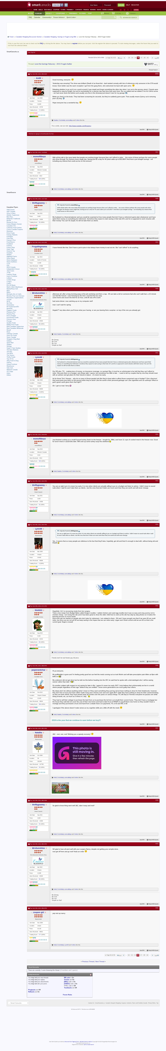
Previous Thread (88, 961)
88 (39, 324)
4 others (76, 573)
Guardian (10, 253)
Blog (30, 13)
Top (90, 13)
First (120, 58)
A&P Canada (11, 211)
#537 (157, 728)
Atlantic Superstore (13, 215)
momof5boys (39, 156)
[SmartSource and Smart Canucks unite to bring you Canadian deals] (16, 197)
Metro (8, 292)
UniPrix (9, 362)
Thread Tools (153, 70)
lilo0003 (38, 610)
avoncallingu (69, 120)
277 (40, 934)
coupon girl (38, 912)
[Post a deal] (136, 10)
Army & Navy (11, 213)
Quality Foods (11, 323)
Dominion (10, 231)
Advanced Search (130, 18)
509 (40, 178)
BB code (67, 977)
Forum (39, 13)
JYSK (9, 272)
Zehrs (8, 373)
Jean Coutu (10, 271)
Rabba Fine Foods (13, 325)
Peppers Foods (12, 310)
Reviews (93, 9)
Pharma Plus (11, 314)
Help (128, 5)
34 (132, 57)
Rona (8, 332)
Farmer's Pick (11, 240)
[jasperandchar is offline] (38, 684)
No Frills (9, 303)
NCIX (8, 301)
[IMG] (66, 982)
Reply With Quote (153, 129)
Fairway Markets (12, 235)
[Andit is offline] (38, 91)
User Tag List (31, 52)
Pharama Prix (11, 312)
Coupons (56, 9)
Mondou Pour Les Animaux (15, 296)
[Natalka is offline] (38, 747)
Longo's (9, 281)
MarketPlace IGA (12, 289)
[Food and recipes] (128, 10)
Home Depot (11, 258)
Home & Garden (107, 9)
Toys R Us (10, 359)
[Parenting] (131, 10)
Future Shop (11, 247)
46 (147, 57)
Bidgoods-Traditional (13, 218)
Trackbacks (68, 988)
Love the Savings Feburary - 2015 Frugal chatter (53, 64)
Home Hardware (12, 260)
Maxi (8, 290)
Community (46, 17)
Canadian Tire (11, 226)
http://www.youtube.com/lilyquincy (80, 126)
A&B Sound (10, 209)
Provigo (9, 321)
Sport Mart (10, 343)
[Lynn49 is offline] (38, 372)
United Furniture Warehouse (12, 365)
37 (141, 57)
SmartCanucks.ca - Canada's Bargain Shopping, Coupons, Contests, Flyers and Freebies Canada (121, 1003)
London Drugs (11, 280)
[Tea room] (121, 10)
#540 (157, 908)
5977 (152, 64)
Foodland (10, 244)
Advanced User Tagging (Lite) (71, 1041)
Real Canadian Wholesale (15, 328)
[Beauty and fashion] (124, 10)
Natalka (56, 120)
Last (156, 58)
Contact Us (91, 1003)
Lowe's (9, 283)
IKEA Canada (11, 267)
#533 (157, 480)
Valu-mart (10, 368)
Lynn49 (38, 357)
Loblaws (9, 278)
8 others (76, 189)
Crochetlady (62, 120)
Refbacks (31, 992)
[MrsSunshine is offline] (38, 306)
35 (135, 57)
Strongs (9, 346)
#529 (157, 242)
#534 (157, 524)
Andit (38, 78)
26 (129, 57)
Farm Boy (10, 238)
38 (144, 57)
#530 (157, 288)
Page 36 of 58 (111, 57)
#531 (157, 353)
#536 (157, 665)
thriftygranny (38, 203)
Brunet (9, 220)
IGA (8, 265)
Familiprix (10, 236)
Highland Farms (12, 256)
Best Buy (10, 217)
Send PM (142, 129)
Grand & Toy (11, 251)
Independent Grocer (13, 269)
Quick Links (71, 17)
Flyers (63, 9)
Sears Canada (11, 337)
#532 (157, 434)
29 (39, 767)
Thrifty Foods (11, 357)
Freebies (70, 9)
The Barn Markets (12, 350)
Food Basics (11, 242)
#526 (157, 73)
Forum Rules (67, 995)
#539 (157, 843)
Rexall (9, 330)
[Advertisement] (70, 143)
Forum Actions (58, 17)
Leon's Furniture (12, 276)
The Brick (10, 353)
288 (40, 704)
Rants (99, 9)
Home (35, 9)
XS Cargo (10, 371)
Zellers (9, 375)
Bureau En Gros (12, 222)
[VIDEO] (67, 984)
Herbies (9, 254)
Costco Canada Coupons (15, 229)
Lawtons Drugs (11, 274)
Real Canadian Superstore (15, 326)
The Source (10, 355)
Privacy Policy (151, 1003)
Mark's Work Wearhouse (15, 287)
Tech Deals (48, 9)
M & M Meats (11, 285)
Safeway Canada (12, 334)
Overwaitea (10, 305)
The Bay (9, 352)
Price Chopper (11, 316)
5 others (77, 120)
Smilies (66, 979)
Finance (86, 9)
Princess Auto (11, 319)
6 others (76, 279)
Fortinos (9, 245)
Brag (106, 13)
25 (39, 222)
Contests (78, 9)
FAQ (30, 17)
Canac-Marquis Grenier (14, 224)
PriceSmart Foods (13, 317)
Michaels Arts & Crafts (14, 294)
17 (39, 110)
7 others (76, 232)
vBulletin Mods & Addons (85, 1041)
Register (135, 5)
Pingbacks (32, 990)
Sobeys (9, 341)
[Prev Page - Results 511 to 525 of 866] (124, 58)
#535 (157, 606)
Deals (41, 9)
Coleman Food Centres (14, 227)
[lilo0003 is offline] (38, 625)
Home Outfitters (12, 262)
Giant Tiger (10, 249)
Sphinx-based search (89, 1044)
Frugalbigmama (39, 246)
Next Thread (99, 961)
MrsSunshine (38, 293)
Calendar (37, 17)
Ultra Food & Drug (12, 361)
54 (39, 269)
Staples (9, 344)
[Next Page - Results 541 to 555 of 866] (152, 58)
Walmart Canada (12, 369)
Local (119, 13)
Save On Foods (12, 335)
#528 (157, 198)
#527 (157, 152)
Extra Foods (11, 233)
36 (138, 57)
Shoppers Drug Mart (13, 339)
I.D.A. (9, 263)
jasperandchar (38, 670)
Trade (134, 13)
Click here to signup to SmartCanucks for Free (41, 134)
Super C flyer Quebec (14, 348)
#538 (157, 800)
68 (39, 642)
